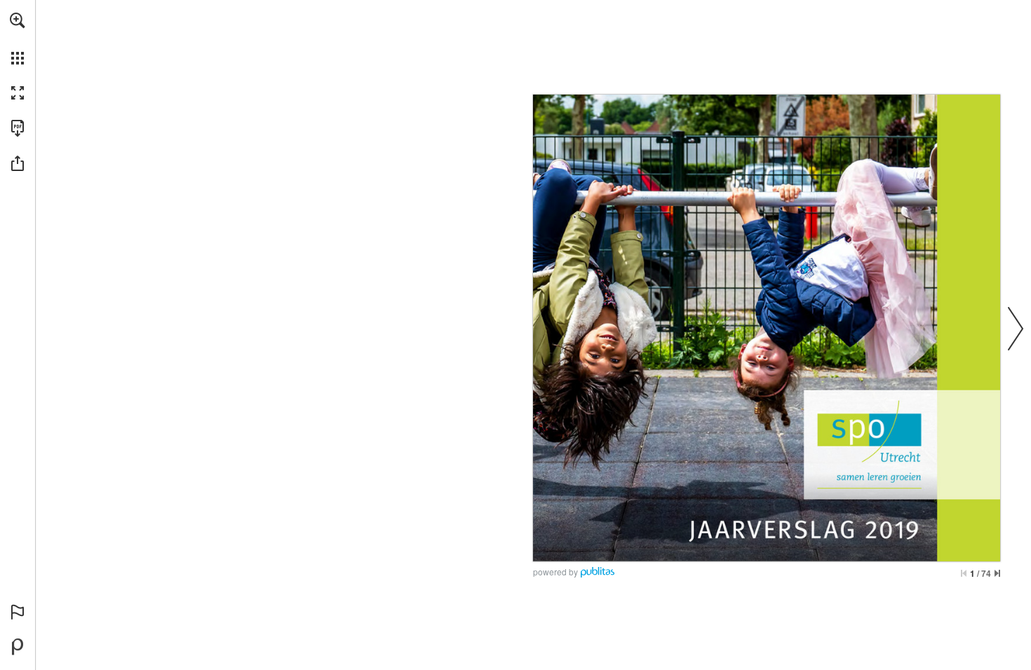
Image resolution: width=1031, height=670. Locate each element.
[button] (17, 20)
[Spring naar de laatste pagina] (997, 573)
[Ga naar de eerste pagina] (963, 573)
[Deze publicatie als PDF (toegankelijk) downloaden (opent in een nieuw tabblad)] (17, 128)
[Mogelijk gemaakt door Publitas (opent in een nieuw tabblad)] (17, 646)
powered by (555, 571)
